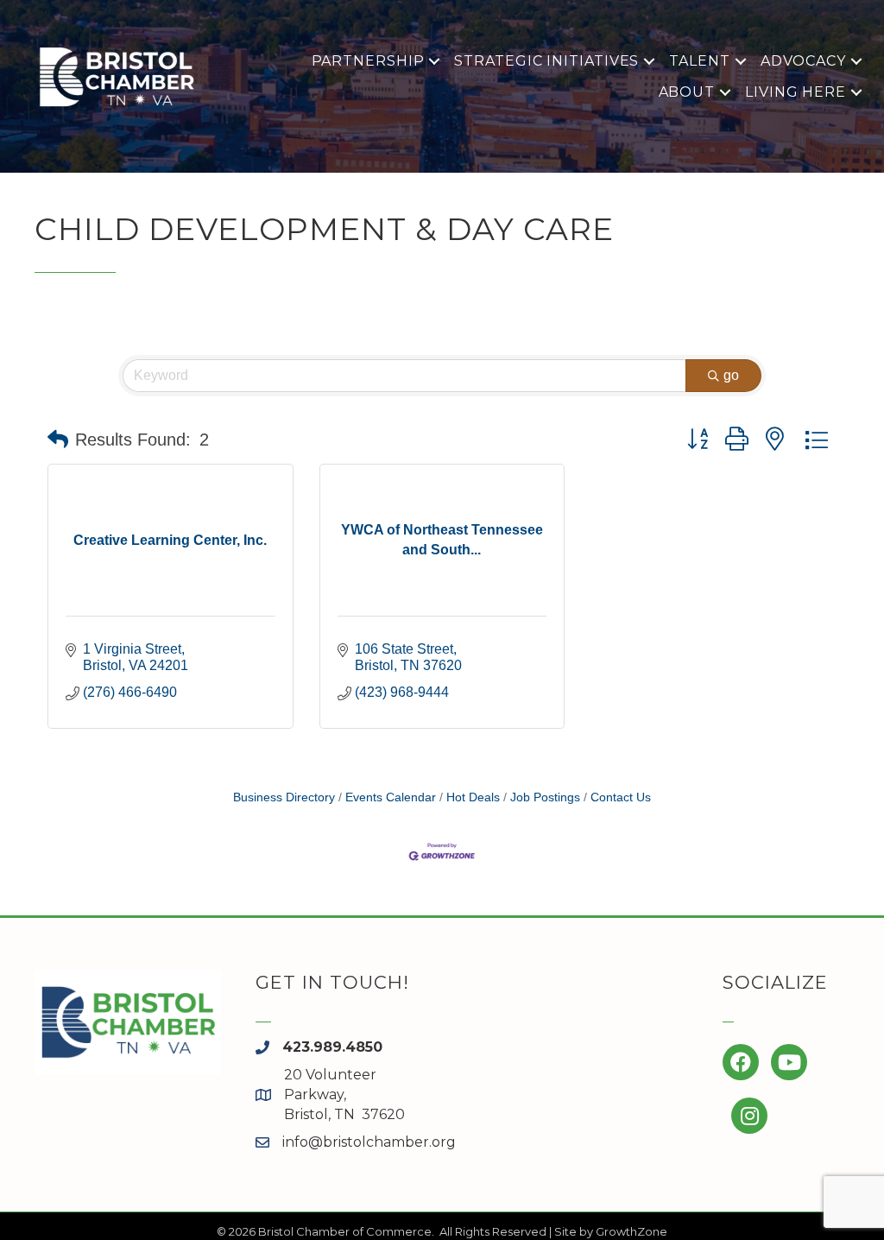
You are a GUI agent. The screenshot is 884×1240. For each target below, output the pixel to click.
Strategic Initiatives (546, 61)
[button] (57, 439)
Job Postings (545, 797)
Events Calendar (390, 797)
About (687, 92)
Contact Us (620, 797)
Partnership (368, 61)
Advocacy (803, 61)
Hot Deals (473, 797)
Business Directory (284, 797)
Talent (699, 61)
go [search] (731, 375)
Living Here (795, 92)
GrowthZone (631, 1231)
